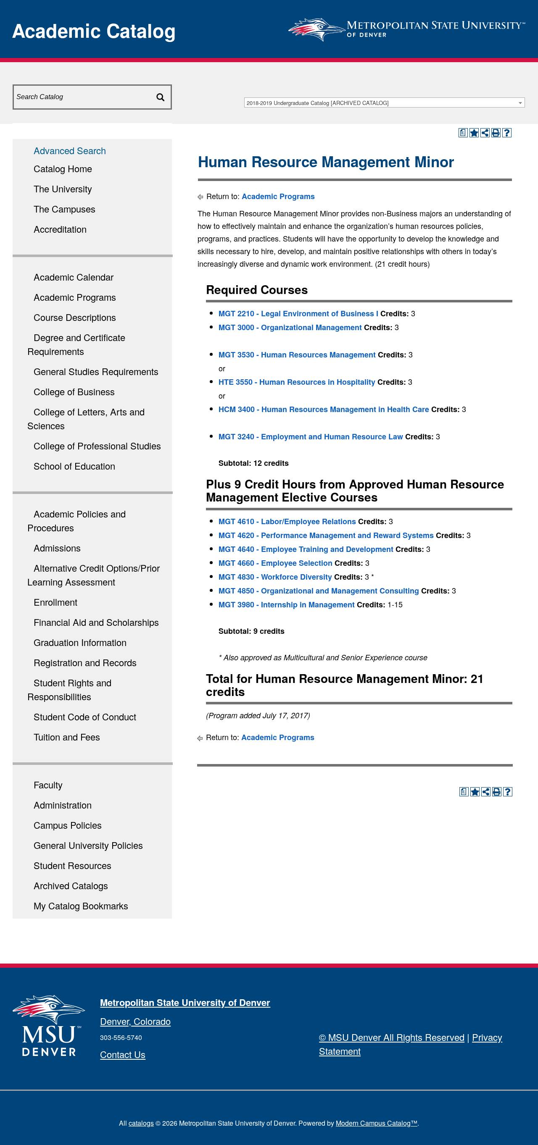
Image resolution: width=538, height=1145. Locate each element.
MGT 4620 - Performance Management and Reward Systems (326, 535)
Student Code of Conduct (85, 716)
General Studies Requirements (96, 371)
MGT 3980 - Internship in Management (287, 604)
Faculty (48, 784)
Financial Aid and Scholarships (96, 621)
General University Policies (88, 844)
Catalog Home (63, 168)
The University (63, 188)
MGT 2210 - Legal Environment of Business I (298, 313)
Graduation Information (80, 642)
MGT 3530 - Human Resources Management (297, 354)
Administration (63, 804)
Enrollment (55, 601)
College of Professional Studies (97, 445)
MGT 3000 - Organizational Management (290, 327)
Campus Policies (68, 824)
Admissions (57, 547)
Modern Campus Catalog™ (376, 1123)
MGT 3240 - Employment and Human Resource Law (311, 436)
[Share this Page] (485, 132)
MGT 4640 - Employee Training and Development (306, 549)
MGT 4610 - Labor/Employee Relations (287, 521)
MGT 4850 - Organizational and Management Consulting (319, 590)
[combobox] (384, 102)
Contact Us (122, 1054)
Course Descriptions (75, 316)
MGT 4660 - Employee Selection (275, 562)
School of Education (74, 465)
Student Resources (72, 865)
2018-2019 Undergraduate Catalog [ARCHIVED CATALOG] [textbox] (318, 103)
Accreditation (60, 228)
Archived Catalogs (71, 885)
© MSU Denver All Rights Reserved (391, 1036)
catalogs (141, 1123)
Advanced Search (70, 150)
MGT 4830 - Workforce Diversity (275, 576)
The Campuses (64, 208)
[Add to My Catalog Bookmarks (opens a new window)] (474, 132)
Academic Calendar (73, 276)
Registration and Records (85, 662)
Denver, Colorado (135, 1020)
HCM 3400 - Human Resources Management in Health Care (324, 409)
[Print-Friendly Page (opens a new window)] (496, 132)
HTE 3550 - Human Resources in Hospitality (297, 381)
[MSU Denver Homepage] (406, 27)
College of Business (74, 391)
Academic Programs (75, 296)
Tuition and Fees (67, 736)
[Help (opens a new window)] (507, 132)
